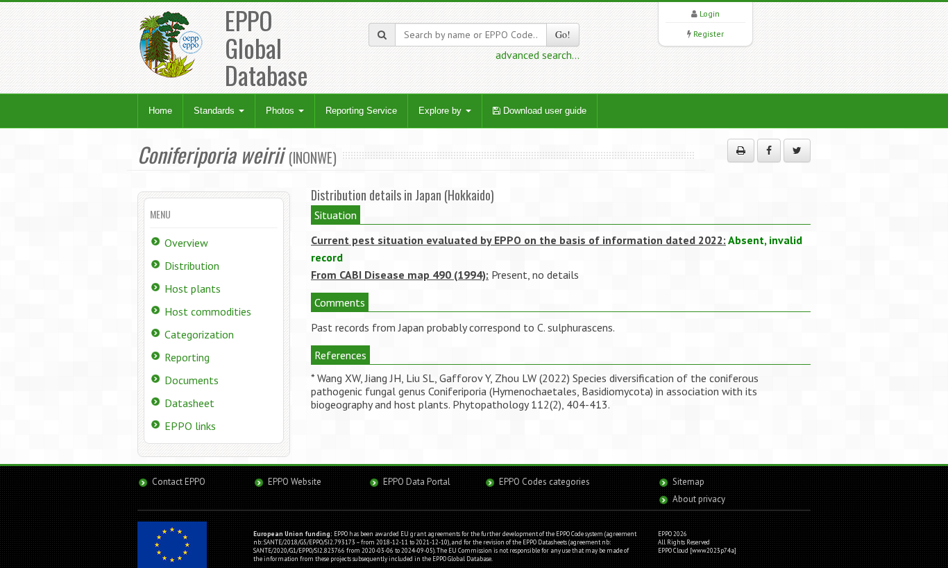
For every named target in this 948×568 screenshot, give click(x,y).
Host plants (192, 288)
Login (710, 13)
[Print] (740, 150)
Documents (191, 380)
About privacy (698, 499)
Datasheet (189, 403)
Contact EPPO (178, 482)
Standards (215, 110)
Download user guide (543, 110)
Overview (186, 243)
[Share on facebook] (769, 150)
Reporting (187, 357)
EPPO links (190, 426)
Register (708, 33)
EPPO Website (294, 482)
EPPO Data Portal (416, 482)
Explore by (441, 110)
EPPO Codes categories (544, 482)
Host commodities (207, 311)
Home (160, 110)
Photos (281, 110)
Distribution (191, 266)
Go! (562, 34)
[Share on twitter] (797, 150)
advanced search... (537, 55)
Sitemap (688, 482)
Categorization (199, 334)
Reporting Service (361, 110)
